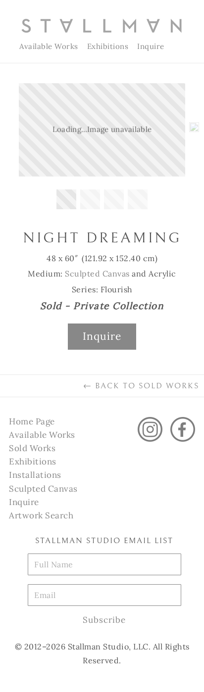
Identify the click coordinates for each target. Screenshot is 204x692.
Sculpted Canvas (97, 273)
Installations (35, 474)
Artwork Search (41, 515)
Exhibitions (108, 46)
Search (179, 46)
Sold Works (32, 448)
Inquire (150, 46)
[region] (102, 148)
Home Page (32, 421)
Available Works (48, 46)
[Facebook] (182, 429)
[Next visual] (194, 130)
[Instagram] (150, 429)
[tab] (66, 199)
